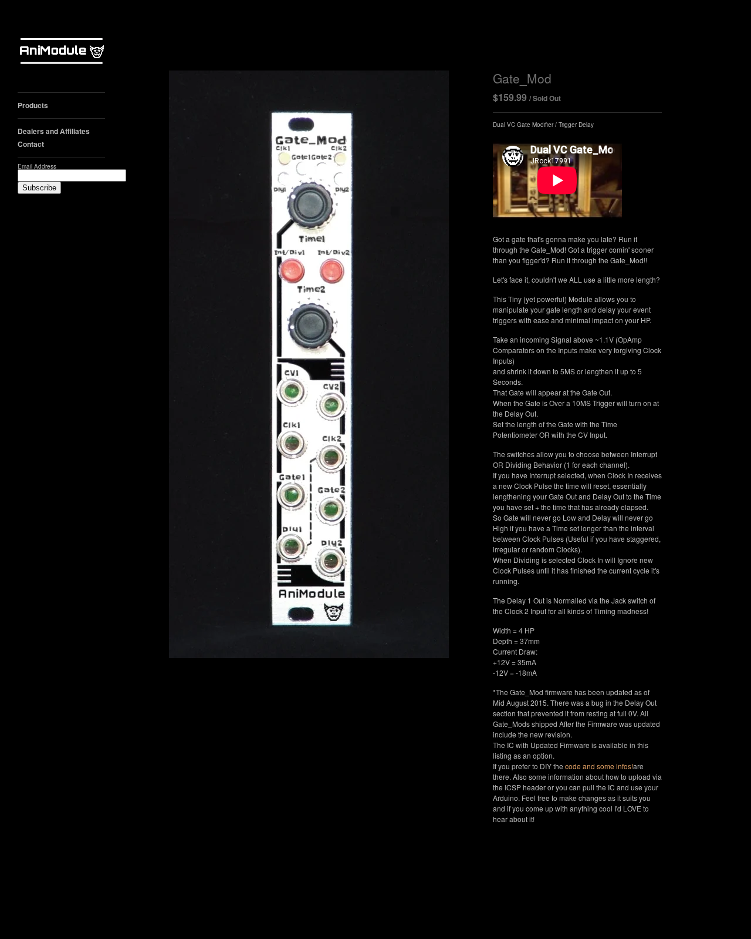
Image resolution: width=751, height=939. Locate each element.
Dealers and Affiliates (54, 131)
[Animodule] (62, 52)
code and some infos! (599, 766)
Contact (31, 144)
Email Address (37, 166)
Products (33, 105)
